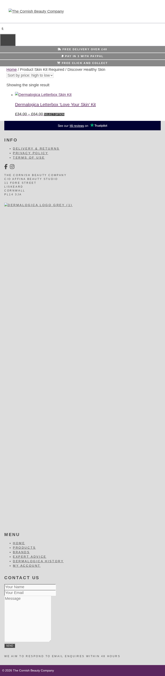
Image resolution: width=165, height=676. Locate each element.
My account (27, 565)
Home (11, 69)
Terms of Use (29, 157)
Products (24, 547)
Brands (21, 552)
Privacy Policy (30, 153)
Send (9, 645)
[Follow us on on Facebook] (6, 167)
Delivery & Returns (36, 148)
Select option (54, 114)
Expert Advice (29, 556)
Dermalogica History (38, 561)
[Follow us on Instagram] (12, 167)
